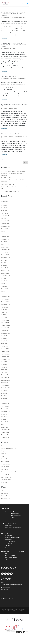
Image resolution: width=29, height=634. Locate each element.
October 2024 (5, 236)
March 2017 (4, 422)
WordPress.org (5, 498)
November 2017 (5, 406)
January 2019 (5, 377)
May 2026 (4, 208)
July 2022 (4, 278)
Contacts (22, 551)
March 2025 (4, 228)
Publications (4, 469)
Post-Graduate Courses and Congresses (13, 527)
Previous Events (22, 78)
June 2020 (4, 338)
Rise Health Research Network (18, 520)
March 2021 (4, 317)
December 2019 (5, 351)
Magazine (4, 451)
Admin (4, 17)
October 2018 (5, 385)
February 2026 (5, 215)
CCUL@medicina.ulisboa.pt (10, 598)
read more (4, 38)
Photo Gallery (7, 559)
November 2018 (5, 382)
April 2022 (4, 286)
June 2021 (4, 309)
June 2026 (4, 205)
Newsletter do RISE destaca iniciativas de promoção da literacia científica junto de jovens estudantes (14, 44)
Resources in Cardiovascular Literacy (11, 472)
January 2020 (5, 348)
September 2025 (5, 226)
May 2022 (4, 283)
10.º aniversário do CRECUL (9, 76)
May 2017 (4, 416)
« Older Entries (5, 159)
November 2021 (5, 299)
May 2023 (4, 262)
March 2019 (4, 372)
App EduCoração (8, 535)
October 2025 (5, 223)
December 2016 (5, 429)
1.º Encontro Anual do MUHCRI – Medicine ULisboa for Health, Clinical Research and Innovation (13, 13)
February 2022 (5, 291)
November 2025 (5, 221)
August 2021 (4, 307)
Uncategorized (5, 474)
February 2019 (5, 375)
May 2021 (4, 312)
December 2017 (5, 403)
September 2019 (5, 359)
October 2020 (5, 330)
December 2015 (5, 432)
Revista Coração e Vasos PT (10, 555)
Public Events (5, 466)
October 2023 (5, 255)
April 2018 (4, 398)
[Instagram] (5, 574)
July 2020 (4, 335)
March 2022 (4, 288)
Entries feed (4, 493)
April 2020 (4, 343)
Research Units (15, 513)
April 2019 (4, 369)
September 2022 (5, 275)
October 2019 (5, 356)
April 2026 (4, 210)
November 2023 (5, 252)
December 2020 (5, 325)
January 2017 (5, 427)
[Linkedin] (8, 574)
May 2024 (4, 242)
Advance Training (6, 445)
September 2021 (5, 304)
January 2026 (5, 218)
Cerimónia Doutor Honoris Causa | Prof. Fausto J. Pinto (14, 104)
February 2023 (5, 270)
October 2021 (5, 302)
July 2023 (4, 260)
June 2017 (4, 414)
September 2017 (5, 411)
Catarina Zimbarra (10, 609)
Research (12, 511)
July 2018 (4, 390)
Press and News (5, 551)
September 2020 (5, 333)
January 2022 (5, 294)
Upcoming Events (21, 17)
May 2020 (4, 341)
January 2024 (5, 247)
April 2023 (4, 265)
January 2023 (5, 273)
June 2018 (4, 393)
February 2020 (5, 346)
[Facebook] (2, 574)
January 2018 (5, 401)
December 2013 (5, 437)
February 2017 (5, 424)
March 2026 (4, 213)
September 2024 (5, 239)
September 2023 (5, 257)
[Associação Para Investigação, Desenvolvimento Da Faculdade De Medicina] (22, 629)
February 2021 (5, 320)
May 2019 (4, 367)
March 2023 (4, 268)
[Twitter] (11, 574)
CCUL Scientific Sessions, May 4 (10, 134)
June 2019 (4, 364)
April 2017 (4, 419)
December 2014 (5, 435)
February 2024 (5, 244)
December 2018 (5, 380)
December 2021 (5, 296)
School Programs (8, 539)
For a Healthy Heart (11, 541)
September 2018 (5, 388)
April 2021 (4, 315)
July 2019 (4, 362)
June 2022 (4, 281)
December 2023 (5, 249)
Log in (3, 490)
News (15, 17)
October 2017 (5, 409)
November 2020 (5, 328)
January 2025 (5, 234)
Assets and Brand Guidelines (11, 557)
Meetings (16, 136)
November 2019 (5, 354)
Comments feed (5, 495)
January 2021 (5, 322)
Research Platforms (16, 515)
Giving (6, 547)
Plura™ (19, 609)
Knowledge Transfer (6, 533)
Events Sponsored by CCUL (8, 448)
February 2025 (5, 231)
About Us (4, 511)
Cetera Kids (9, 543)
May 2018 (4, 395)
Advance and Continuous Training (9, 523)
